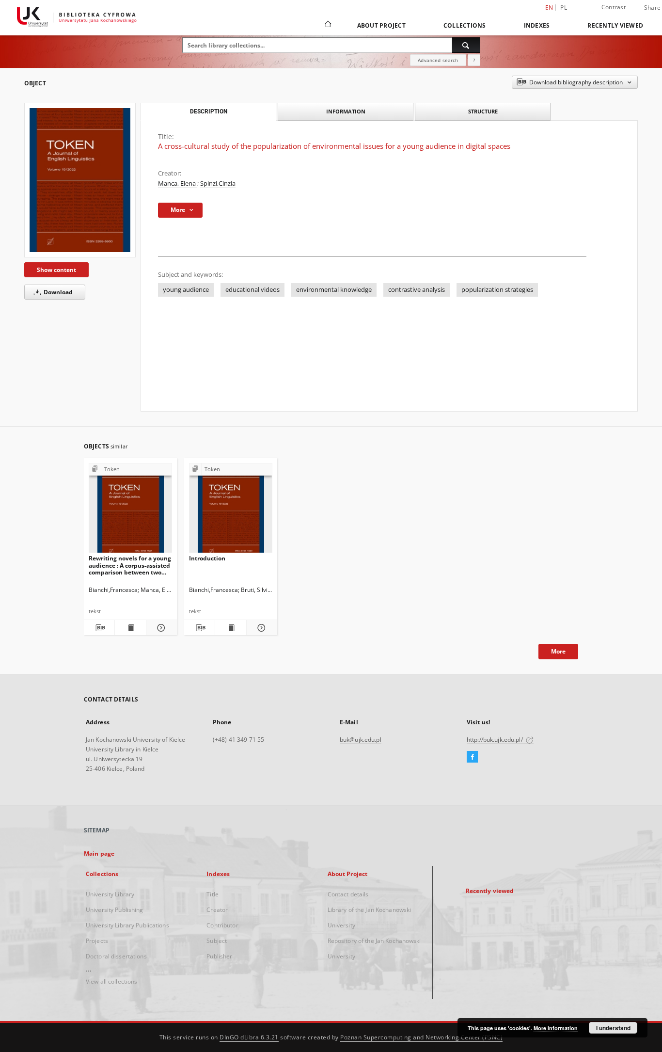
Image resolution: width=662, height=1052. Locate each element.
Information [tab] (345, 111)
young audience (186, 290)
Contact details (348, 894)
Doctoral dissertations (116, 956)
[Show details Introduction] (260, 628)
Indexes (537, 25)
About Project (381, 25)
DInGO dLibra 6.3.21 (249, 1037)
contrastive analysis (416, 290)
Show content (56, 270)
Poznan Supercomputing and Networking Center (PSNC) (421, 1037)
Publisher (219, 956)
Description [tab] (208, 111)
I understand (613, 1027)
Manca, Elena (177, 183)
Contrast (613, 7)
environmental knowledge (334, 290)
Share (652, 8)
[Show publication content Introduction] (230, 628)
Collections (464, 25)
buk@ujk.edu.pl (360, 739)
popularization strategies (497, 290)
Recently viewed (615, 25)
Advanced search (438, 60)
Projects (97, 941)
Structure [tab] (483, 111)
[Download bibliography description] (99, 628)
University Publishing (114, 910)
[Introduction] (230, 510)
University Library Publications (127, 925)
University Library (110, 894)
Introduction (207, 558)
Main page (99, 853)
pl (563, 7)
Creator (217, 910)
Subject (216, 941)
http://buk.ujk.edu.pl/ (495, 739)
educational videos (252, 290)
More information (556, 1028)
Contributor (222, 925)
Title (212, 894)
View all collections (111, 981)
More (558, 651)
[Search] (466, 45)
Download (57, 292)
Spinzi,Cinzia (218, 183)
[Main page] (327, 25)
